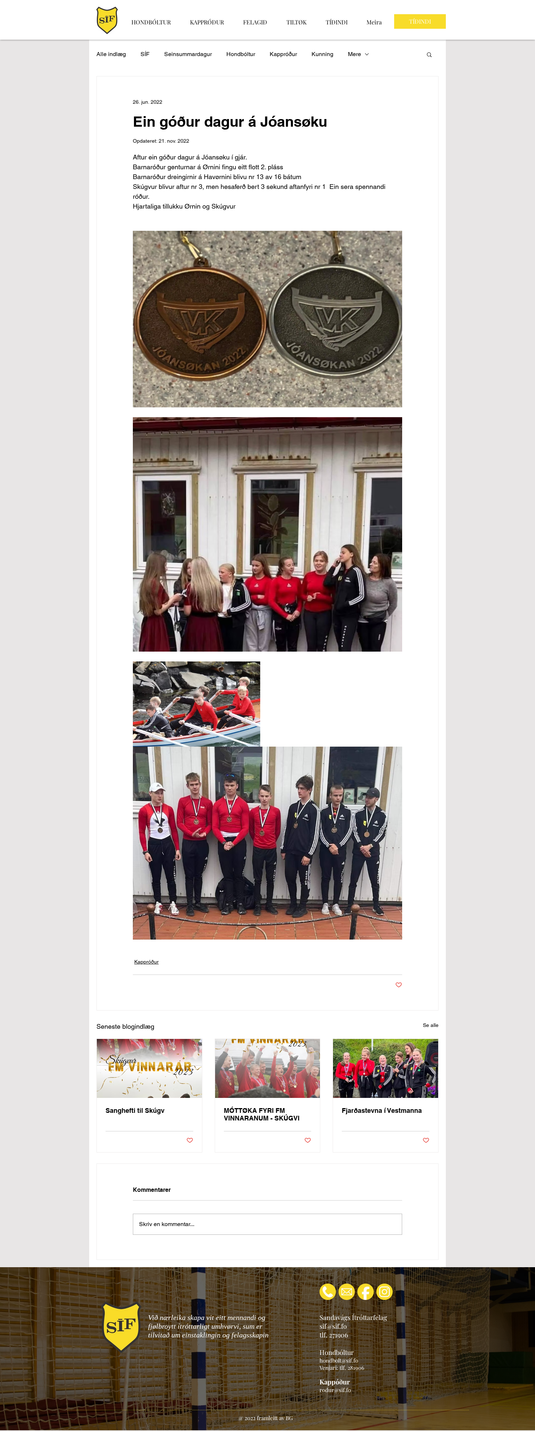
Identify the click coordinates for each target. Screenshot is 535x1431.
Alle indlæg (111, 54)
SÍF (145, 54)
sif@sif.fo (333, 1326)
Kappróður (283, 54)
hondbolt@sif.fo (339, 1360)
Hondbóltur (240, 54)
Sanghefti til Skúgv (135, 1110)
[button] (429, 54)
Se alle (431, 1025)
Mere (354, 54)
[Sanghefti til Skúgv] (149, 1068)
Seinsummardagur (188, 54)
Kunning (322, 54)
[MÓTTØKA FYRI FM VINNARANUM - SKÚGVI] (267, 1068)
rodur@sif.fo (335, 1390)
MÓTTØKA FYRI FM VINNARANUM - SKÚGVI (262, 1114)
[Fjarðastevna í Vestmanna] (385, 1068)
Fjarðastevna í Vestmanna (382, 1110)
